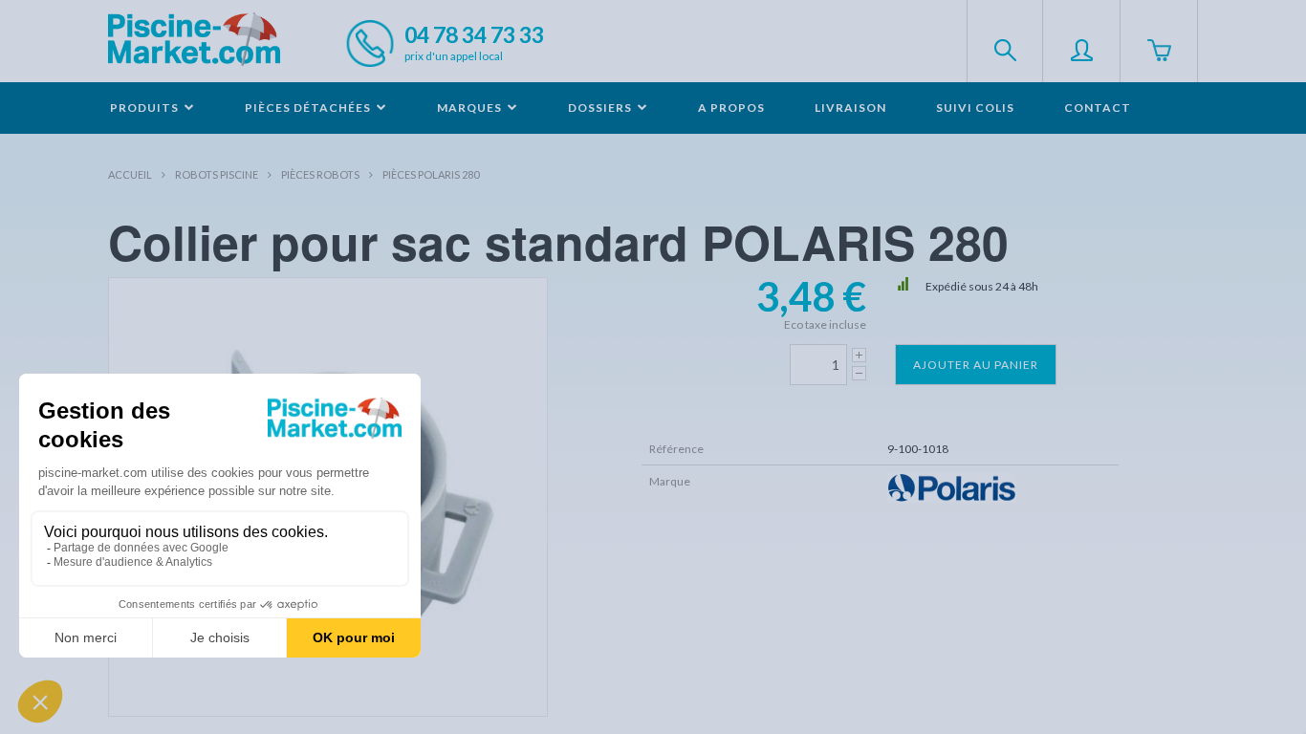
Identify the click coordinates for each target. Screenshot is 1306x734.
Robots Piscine (216, 174)
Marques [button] (471, 107)
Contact (1097, 107)
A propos (731, 107)
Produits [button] (146, 107)
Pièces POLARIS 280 (430, 174)
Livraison (850, 107)
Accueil (130, 174)
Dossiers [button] (601, 107)
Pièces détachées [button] (309, 107)
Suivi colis (975, 107)
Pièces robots (320, 174)
